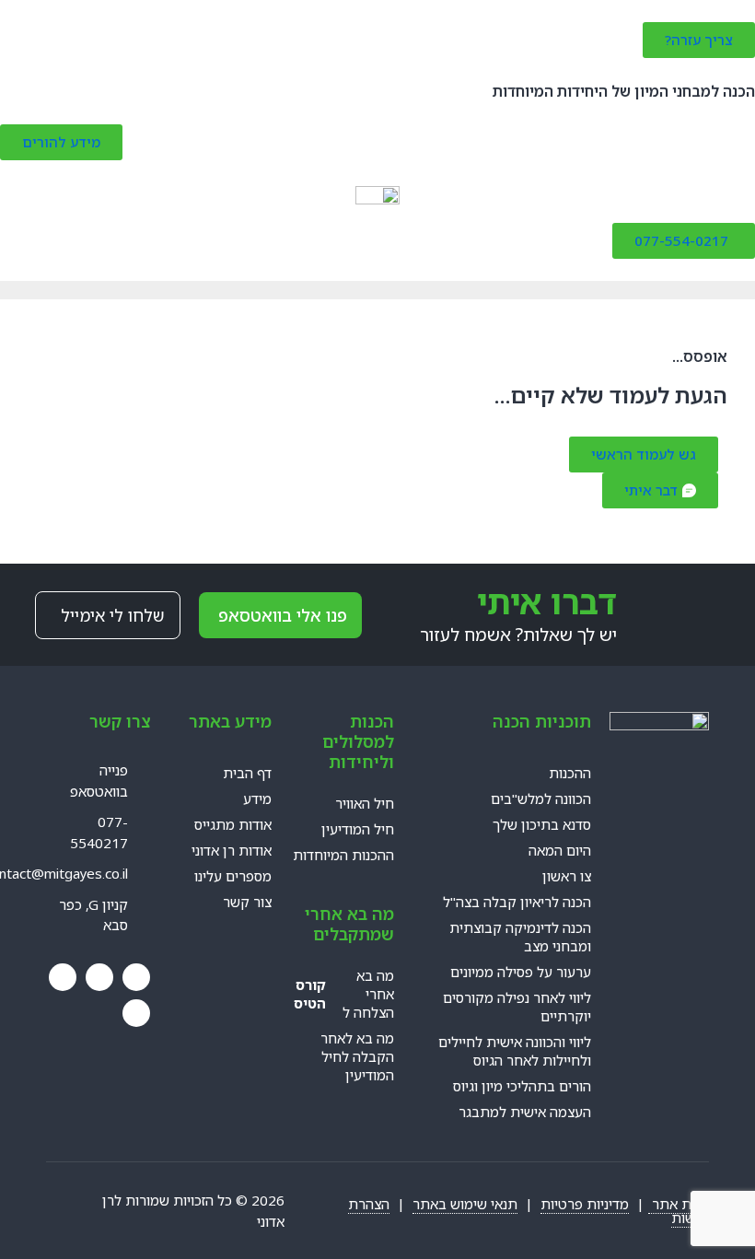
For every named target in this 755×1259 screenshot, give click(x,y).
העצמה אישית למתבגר (525, 1111)
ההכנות (570, 773)
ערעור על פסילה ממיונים (520, 971)
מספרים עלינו (233, 876)
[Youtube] (99, 977)
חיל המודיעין (357, 829)
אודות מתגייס (233, 824)
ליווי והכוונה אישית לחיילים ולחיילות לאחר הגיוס (514, 1050)
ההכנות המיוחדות (343, 854)
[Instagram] (62, 977)
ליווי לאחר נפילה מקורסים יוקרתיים (517, 1006)
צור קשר (247, 901)
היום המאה (559, 850)
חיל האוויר (364, 803)
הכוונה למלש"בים (541, 798)
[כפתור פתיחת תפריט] (377, 213)
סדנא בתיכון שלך (542, 824)
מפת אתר (678, 1204)
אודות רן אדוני (232, 850)
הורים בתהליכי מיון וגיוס (522, 1086)
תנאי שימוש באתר (464, 1204)
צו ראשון (566, 876)
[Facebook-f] (136, 977)
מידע (257, 798)
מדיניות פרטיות (584, 1204)
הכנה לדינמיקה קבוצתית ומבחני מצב (520, 936)
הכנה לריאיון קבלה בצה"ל (517, 901)
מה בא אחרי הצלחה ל (344, 993)
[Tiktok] (136, 1013)
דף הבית (247, 773)
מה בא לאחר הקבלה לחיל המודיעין (357, 1056)
